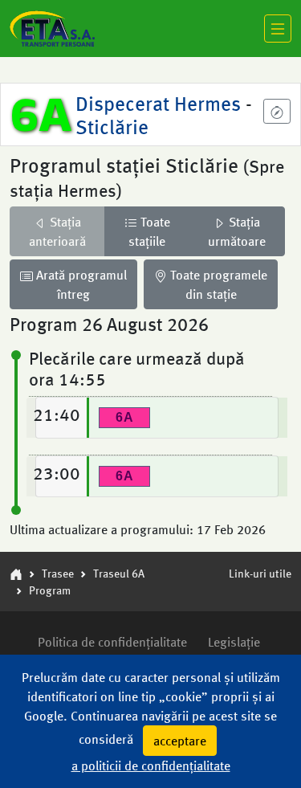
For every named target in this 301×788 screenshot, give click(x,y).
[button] (277, 111)
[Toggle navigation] (277, 28)
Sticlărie (111, 126)
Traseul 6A (118, 573)
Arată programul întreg (80, 284)
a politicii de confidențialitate (150, 765)
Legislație (234, 641)
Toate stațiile (149, 231)
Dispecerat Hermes (160, 102)
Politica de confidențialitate (112, 641)
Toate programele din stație (217, 284)
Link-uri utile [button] (260, 573)
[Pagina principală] (16, 573)
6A (41, 113)
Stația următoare (237, 231)
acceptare (179, 740)
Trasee (58, 573)
